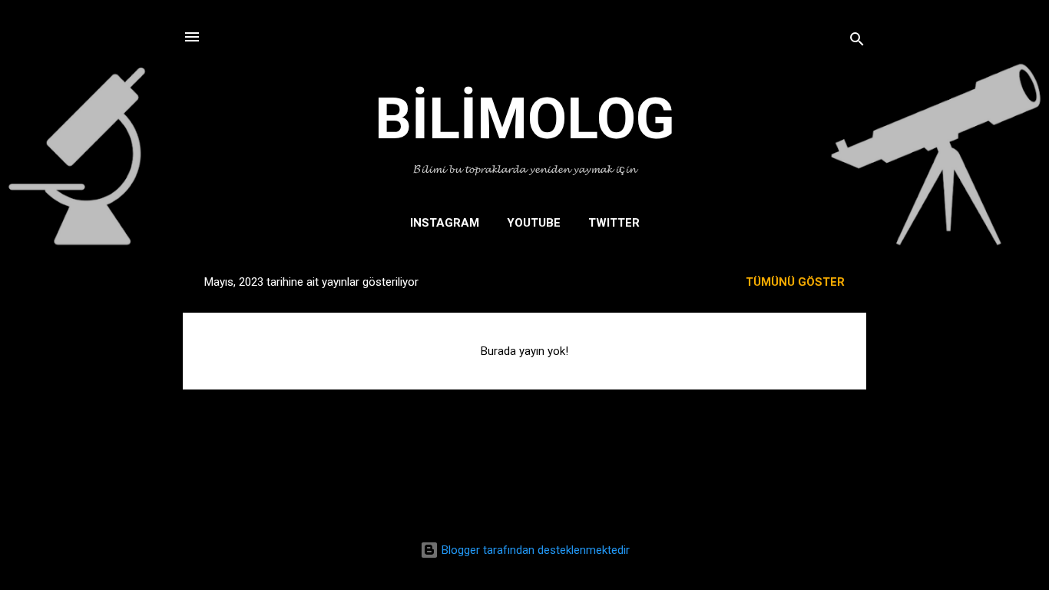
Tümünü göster (795, 282)
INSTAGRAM (444, 223)
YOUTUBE (534, 223)
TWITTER (614, 223)
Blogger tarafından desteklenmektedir (534, 550)
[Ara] (857, 41)
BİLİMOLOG (525, 118)
